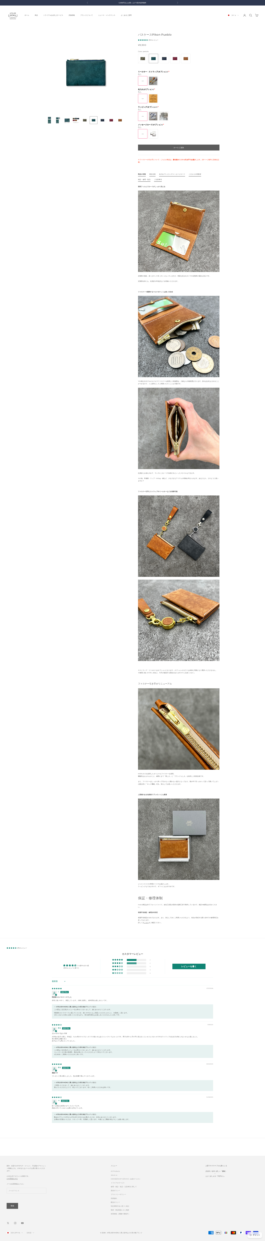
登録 (12, 1206)
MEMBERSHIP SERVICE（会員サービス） (126, 1179)
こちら (146, 923)
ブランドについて (86, 15)
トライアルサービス (117, 1183)
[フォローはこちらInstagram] (15, 1223)
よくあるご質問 (126, 15)
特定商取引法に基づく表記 (120, 1206)
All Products (115, 1171)
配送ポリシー (115, 1202)
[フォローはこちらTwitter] (8, 1223)
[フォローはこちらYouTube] (22, 1223)
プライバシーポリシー (118, 1194)
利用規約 (114, 1198)
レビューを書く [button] (189, 966)
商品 (36, 15)
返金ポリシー (115, 1190)
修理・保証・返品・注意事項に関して (124, 1187)
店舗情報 (72, 15)
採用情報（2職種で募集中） (120, 1214)
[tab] (142, 174)
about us (114, 1175)
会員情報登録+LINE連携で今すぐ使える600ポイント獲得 (132, 3)
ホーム (27, 15)
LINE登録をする (12, 1179)
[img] (57, 988)
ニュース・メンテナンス (106, 15)
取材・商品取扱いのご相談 (120, 1210)
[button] (143, 40)
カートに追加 (178, 148)
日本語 (29, 1233)
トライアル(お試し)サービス (53, 15)
